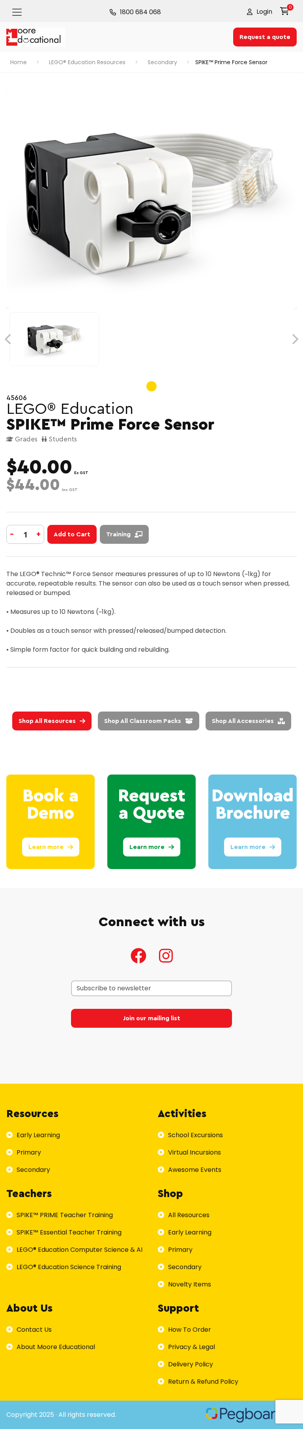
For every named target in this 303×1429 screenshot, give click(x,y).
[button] (259, 11)
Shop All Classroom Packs (142, 721)
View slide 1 (151, 386)
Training (118, 534)
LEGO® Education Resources (87, 62)
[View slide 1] (151, 339)
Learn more (46, 847)
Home (18, 62)
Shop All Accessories (243, 721)
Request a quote (264, 37)
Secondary (162, 62)
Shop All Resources (47, 721)
